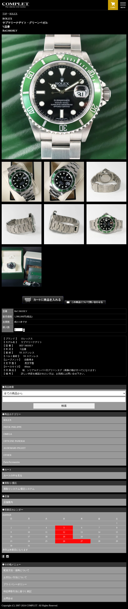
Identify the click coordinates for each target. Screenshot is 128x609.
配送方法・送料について (16, 570)
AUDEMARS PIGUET (15, 448)
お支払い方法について (15, 577)
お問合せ (8, 598)
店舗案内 (8, 502)
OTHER (7, 455)
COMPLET (31, 605)
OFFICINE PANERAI (14, 441)
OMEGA (8, 434)
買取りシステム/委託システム (19, 489)
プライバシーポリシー (15, 584)
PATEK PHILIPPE (13, 427)
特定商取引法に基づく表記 (18, 591)
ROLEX (13, 14)
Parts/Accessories (12, 462)
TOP (4, 14)
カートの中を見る (13, 475)
